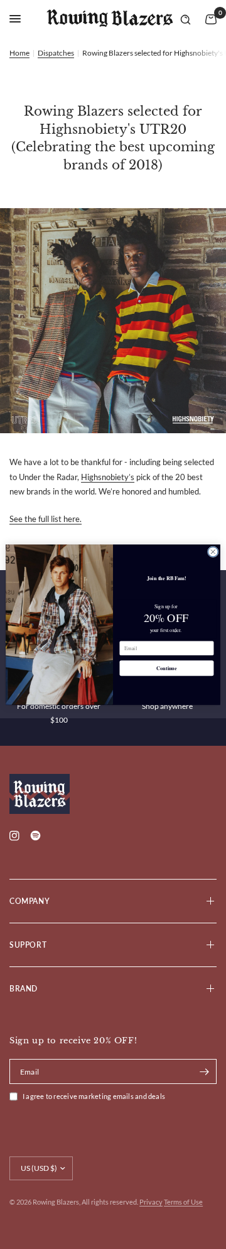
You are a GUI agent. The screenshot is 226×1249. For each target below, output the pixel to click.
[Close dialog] (213, 551)
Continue (166, 668)
